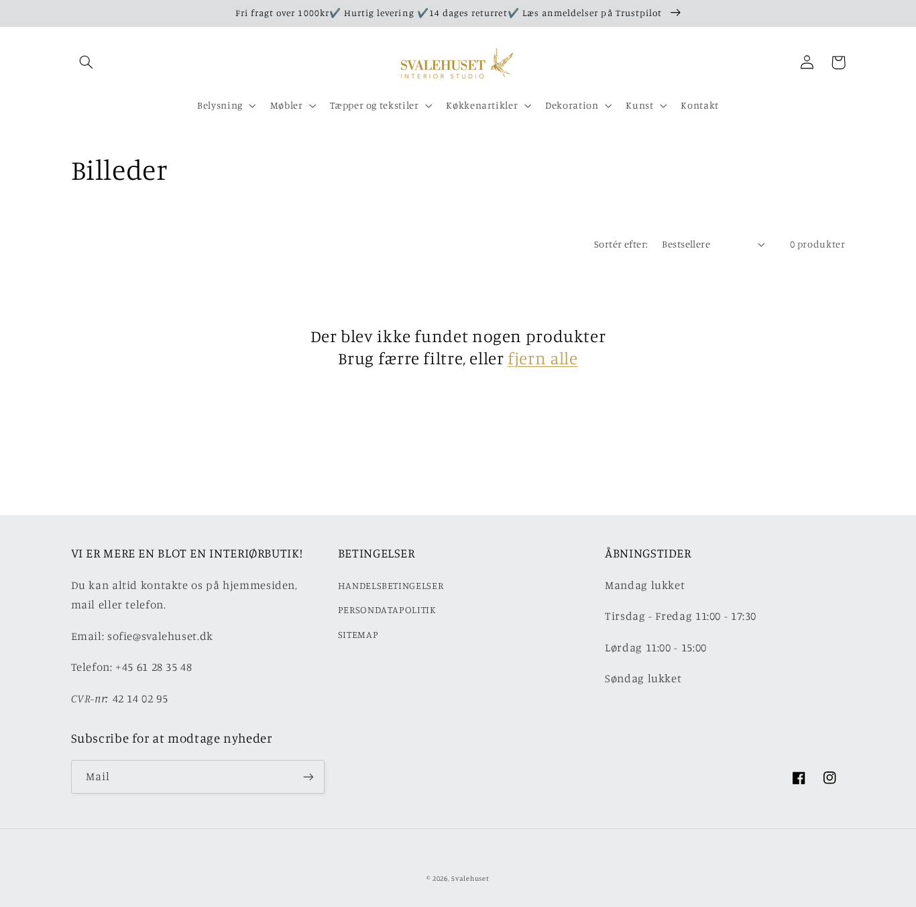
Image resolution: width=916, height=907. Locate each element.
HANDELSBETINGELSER (390, 585)
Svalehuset (470, 878)
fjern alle (542, 358)
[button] (86, 62)
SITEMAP (358, 634)
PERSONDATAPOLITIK (387, 609)
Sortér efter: (621, 244)
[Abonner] (307, 776)
